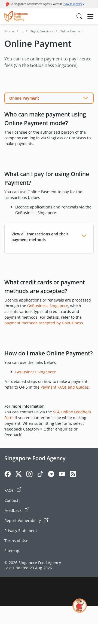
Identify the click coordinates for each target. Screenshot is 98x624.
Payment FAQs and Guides (65, 387)
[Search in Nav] (79, 16)
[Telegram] (51, 475)
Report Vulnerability (23, 520)
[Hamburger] (90, 16)
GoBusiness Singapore (47, 305)
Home (9, 31)
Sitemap (11, 550)
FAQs (9, 490)
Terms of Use (16, 540)
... (22, 31)
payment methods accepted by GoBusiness (43, 322)
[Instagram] (29, 475)
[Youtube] (62, 475)
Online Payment (24, 98)
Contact (11, 500)
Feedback (13, 510)
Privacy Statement (20, 530)
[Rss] (73, 475)
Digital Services (41, 31)
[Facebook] (7, 475)
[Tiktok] (40, 475)
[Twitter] (18, 475)
